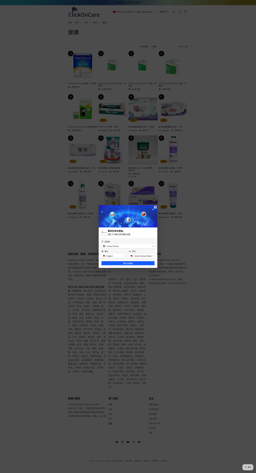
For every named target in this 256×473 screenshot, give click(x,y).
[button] (128, 246)
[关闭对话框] (155, 207)
